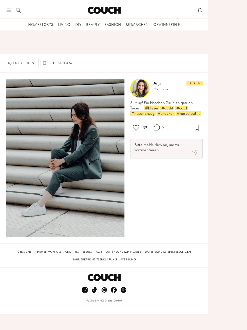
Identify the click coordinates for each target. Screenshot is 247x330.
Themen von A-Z (48, 251)
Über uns (24, 251)
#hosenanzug (143, 113)
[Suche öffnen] (18, 10)
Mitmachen (137, 25)
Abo (68, 251)
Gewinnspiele (166, 25)
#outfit (167, 108)
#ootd (181, 108)
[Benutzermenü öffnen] (200, 10)
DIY (78, 25)
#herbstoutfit (188, 113)
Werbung (128, 259)
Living (64, 25)
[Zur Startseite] (104, 10)
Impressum (83, 251)
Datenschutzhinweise (123, 251)
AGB (99, 251)
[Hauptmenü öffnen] (9, 10)
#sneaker (166, 113)
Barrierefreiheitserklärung (94, 259)
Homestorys (40, 25)
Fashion (113, 25)
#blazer (151, 108)
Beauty (93, 25)
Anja (157, 83)
